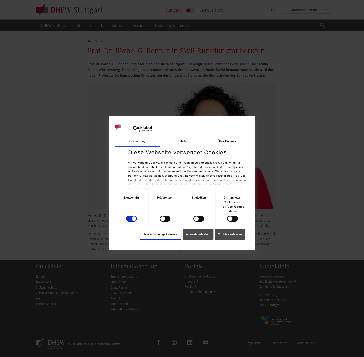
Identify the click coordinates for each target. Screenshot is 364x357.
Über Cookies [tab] (227, 141)
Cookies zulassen (230, 234)
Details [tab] (182, 141)
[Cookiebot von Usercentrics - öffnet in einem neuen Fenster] (135, 129)
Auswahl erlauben (198, 234)
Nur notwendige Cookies (160, 234)
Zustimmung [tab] (137, 141)
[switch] (165, 219)
